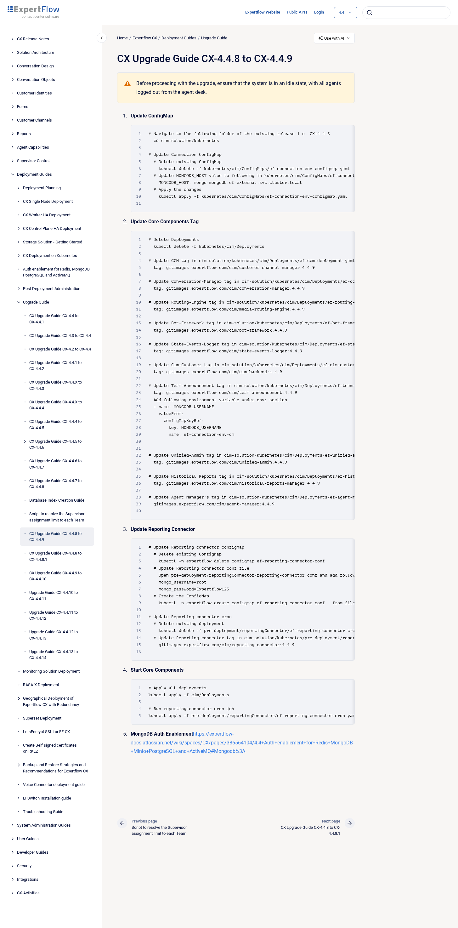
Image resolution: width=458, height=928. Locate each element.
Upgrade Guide (36, 302)
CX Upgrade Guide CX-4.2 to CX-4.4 (60, 349)
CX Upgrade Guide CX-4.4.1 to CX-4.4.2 (55, 365)
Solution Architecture (35, 52)
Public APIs (297, 12)
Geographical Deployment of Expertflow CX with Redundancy (51, 701)
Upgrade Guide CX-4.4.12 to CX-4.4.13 (53, 634)
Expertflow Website (262, 12)
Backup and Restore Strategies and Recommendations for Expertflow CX (55, 767)
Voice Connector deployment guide (54, 784)
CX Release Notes (33, 39)
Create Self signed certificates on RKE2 (50, 748)
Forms (22, 106)
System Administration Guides (44, 825)
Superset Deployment (42, 718)
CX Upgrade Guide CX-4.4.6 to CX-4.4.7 (55, 464)
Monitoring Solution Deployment (51, 671)
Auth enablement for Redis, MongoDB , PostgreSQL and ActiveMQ (57, 272)
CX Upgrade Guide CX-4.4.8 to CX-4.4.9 (55, 536)
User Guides (28, 838)
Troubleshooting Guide (43, 811)
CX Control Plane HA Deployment (52, 228)
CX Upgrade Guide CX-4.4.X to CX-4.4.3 (55, 385)
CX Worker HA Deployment (47, 215)
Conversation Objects (36, 79)
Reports (24, 133)
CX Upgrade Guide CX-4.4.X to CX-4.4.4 (55, 405)
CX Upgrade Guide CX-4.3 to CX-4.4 (60, 335)
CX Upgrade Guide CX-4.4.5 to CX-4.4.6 (55, 444)
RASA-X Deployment (41, 684)
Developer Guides (32, 852)
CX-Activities (28, 893)
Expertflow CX (145, 38)
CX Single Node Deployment (48, 201)
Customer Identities (34, 93)
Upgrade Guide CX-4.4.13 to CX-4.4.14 (53, 654)
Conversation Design (35, 66)
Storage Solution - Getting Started (52, 242)
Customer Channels (34, 120)
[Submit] (370, 13)
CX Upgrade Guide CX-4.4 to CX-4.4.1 (53, 318)
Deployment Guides (34, 174)
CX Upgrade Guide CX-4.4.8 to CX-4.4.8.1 (55, 556)
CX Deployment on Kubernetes (50, 255)
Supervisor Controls (34, 160)
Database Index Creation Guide (56, 500)
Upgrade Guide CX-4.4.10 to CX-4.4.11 (53, 595)
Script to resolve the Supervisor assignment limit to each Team (56, 516)
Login (319, 12)
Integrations (27, 879)
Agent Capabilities (33, 147)
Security (24, 865)
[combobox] (406, 13)
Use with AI (334, 38)
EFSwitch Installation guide (47, 798)
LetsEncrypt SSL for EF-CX (46, 731)
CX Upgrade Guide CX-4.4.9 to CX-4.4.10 (55, 576)
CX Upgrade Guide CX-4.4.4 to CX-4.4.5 (55, 424)
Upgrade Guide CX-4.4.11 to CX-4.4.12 (53, 615)
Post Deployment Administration (51, 288)
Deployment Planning (42, 187)
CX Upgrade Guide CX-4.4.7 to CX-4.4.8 (55, 483)
